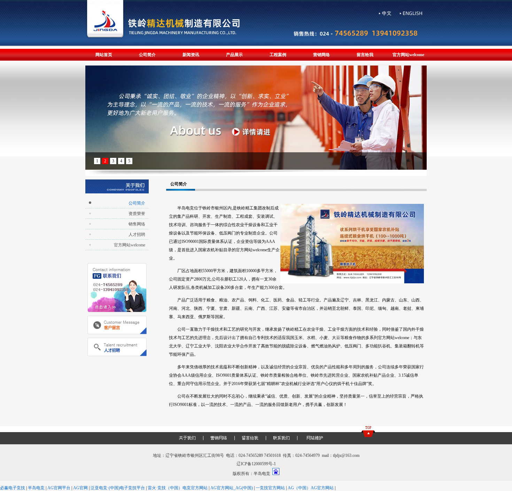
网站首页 (103, 54)
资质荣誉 (137, 213)
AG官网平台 (58, 487)
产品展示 (234, 54)
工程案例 (278, 54)
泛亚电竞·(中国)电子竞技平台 (118, 487)
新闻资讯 (191, 54)
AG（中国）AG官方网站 (311, 487)
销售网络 (137, 224)
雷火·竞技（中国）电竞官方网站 (178, 487)
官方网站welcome (408, 54)
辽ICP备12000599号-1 (256, 463)
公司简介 (147, 54)
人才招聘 (137, 234)
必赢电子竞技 (12, 487)
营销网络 (321, 54)
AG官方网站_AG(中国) (231, 487)
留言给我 (365, 54)
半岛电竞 (36, 487)
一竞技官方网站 (270, 487)
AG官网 (80, 487)
